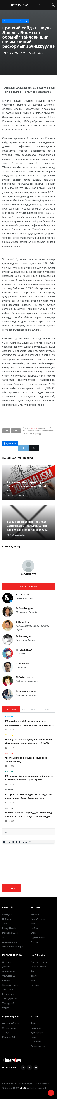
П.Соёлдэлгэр (24, 677)
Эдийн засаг (8, 971)
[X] (34, 448)
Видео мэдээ (38, 1046)
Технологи (7, 989)
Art (3, 937)
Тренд (46, 709)
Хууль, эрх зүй (9, 998)
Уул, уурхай (8, 1003)
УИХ (33, 923)
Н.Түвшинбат (24, 650)
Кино (33, 980)
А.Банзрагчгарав (26, 691)
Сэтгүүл (11, 709)
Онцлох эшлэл (9, 1028)
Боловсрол (8, 994)
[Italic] (6, 841)
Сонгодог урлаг (39, 962)
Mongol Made (9, 928)
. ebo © (22, 1088)
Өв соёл (6, 962)
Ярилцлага (7, 914)
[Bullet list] (23, 841)
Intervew (19, 5)
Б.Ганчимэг (23, 594)
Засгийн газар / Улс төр (16, 21)
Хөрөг (5, 923)
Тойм (33, 1023)
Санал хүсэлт (43, 1083)
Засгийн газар (38, 919)
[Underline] (9, 841)
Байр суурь (36, 1028)
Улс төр (35, 914)
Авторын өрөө (28, 586)
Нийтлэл (6, 919)
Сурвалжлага (38, 937)
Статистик (36, 1041)
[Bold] (4, 841)
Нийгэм (34, 928)
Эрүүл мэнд (8, 975)
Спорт (5, 1007)
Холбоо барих (26, 1083)
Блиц (33, 1037)
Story (33, 933)
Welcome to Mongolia (13, 946)
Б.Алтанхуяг (28, 574)
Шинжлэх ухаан (10, 985)
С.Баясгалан (23, 663)
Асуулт (34, 942)
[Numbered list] (25, 841)
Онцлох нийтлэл (10, 1023)
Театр (34, 975)
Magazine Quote (10, 933)
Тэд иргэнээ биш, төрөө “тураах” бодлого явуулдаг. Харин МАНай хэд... (27, 486)
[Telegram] (23, 448)
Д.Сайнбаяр (23, 622)
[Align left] (13, 841)
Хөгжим (35, 985)
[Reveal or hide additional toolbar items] (29, 841)
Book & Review (38, 966)
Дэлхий (6, 966)
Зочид (5, 1032)
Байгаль (6, 980)
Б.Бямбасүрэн (24, 608)
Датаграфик (37, 1032)
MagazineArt (8, 1037)
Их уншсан (28, 709)
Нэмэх (12, 888)
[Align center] (16, 841)
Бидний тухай (9, 1083)
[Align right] (19, 841)
